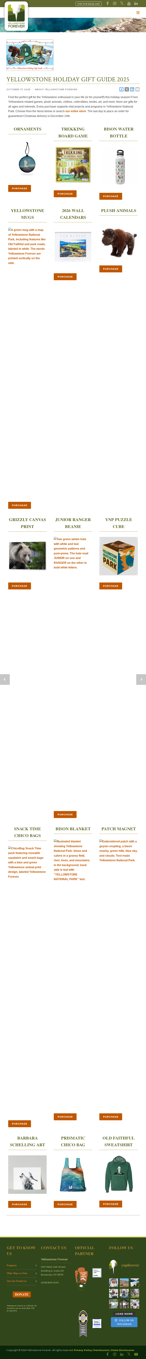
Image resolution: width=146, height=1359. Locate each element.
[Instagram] (114, 3)
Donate (21, 1294)
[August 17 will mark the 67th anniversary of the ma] (135, 1282)
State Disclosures (122, 1350)
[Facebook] (107, 3)
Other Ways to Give (17, 1273)
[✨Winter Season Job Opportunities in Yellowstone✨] (135, 1304)
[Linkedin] (136, 3)
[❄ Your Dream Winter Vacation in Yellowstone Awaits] (113, 1293)
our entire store (75, 111)
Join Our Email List (17, 1281)
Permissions (101, 1350)
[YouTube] (128, 3)
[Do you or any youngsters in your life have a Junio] (124, 1293)
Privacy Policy (83, 1350)
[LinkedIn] (121, 1354)
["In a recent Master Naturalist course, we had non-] (113, 1282)
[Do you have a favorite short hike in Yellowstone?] (135, 1293)
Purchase (19, 188)
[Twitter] (121, 3)
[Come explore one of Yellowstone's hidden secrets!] (113, 1304)
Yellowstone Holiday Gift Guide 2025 (67, 79)
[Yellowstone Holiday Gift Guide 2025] (30, 55)
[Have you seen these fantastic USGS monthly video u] (124, 1304)
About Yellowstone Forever (56, 89)
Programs (12, 1265)
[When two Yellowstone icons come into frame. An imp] (124, 1282)
